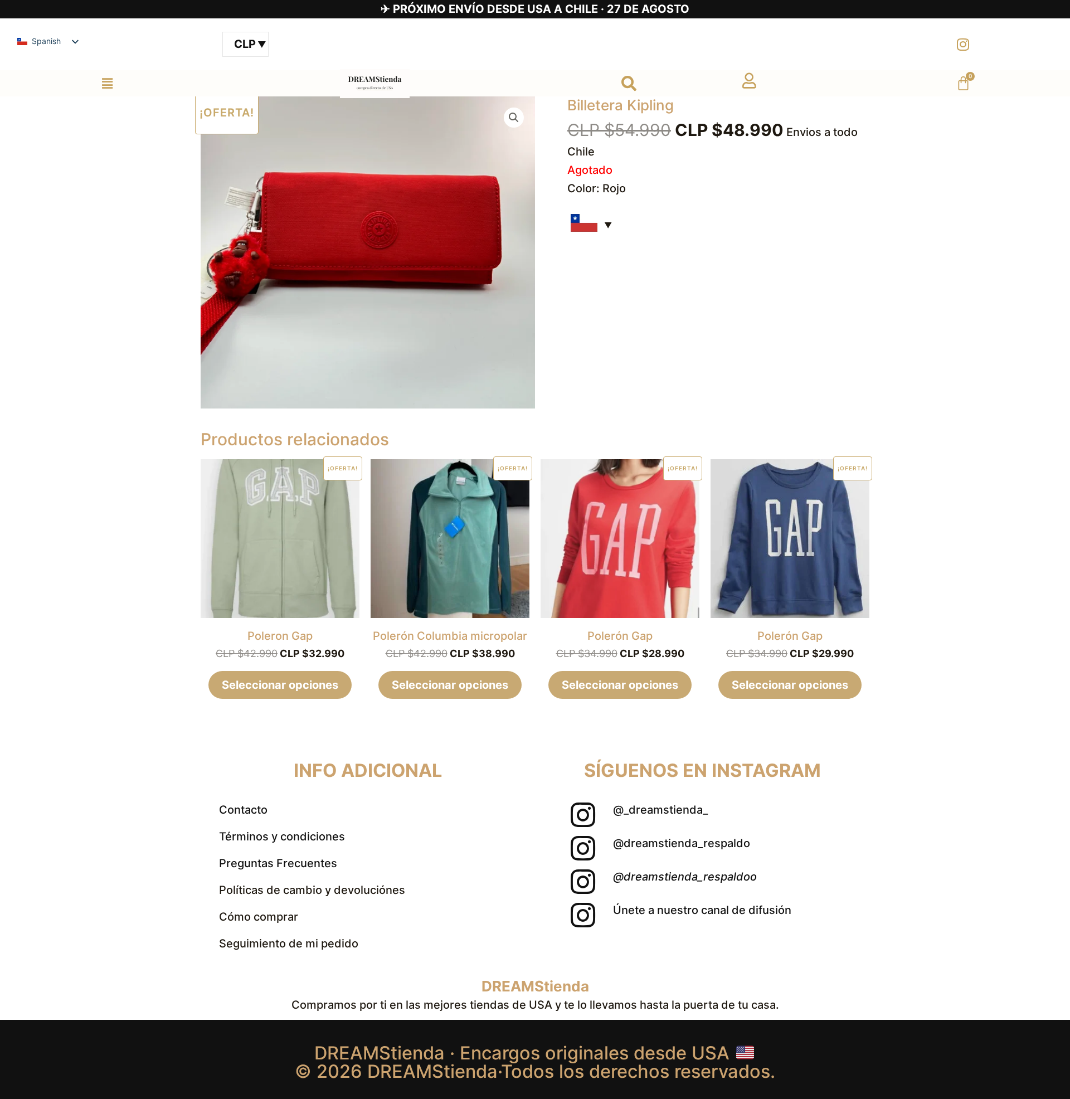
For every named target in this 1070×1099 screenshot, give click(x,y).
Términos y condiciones (282, 836)
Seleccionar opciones (280, 685)
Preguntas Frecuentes (278, 863)
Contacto (243, 809)
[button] (107, 83)
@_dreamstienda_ (660, 809)
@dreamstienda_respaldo (681, 843)
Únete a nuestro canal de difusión (702, 910)
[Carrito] (963, 83)
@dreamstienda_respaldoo (685, 876)
